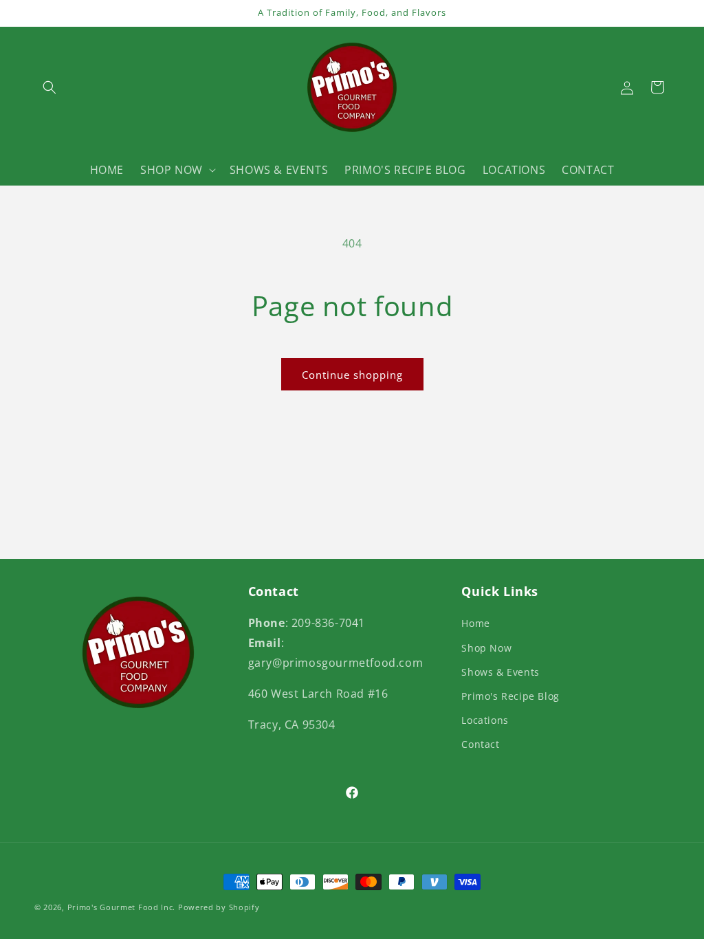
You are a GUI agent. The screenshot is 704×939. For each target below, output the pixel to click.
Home (475, 623)
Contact (480, 744)
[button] (49, 87)
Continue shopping (352, 375)
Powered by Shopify (219, 907)
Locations (484, 720)
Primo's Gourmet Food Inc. (122, 907)
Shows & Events (500, 671)
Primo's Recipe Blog (510, 696)
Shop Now (486, 647)
